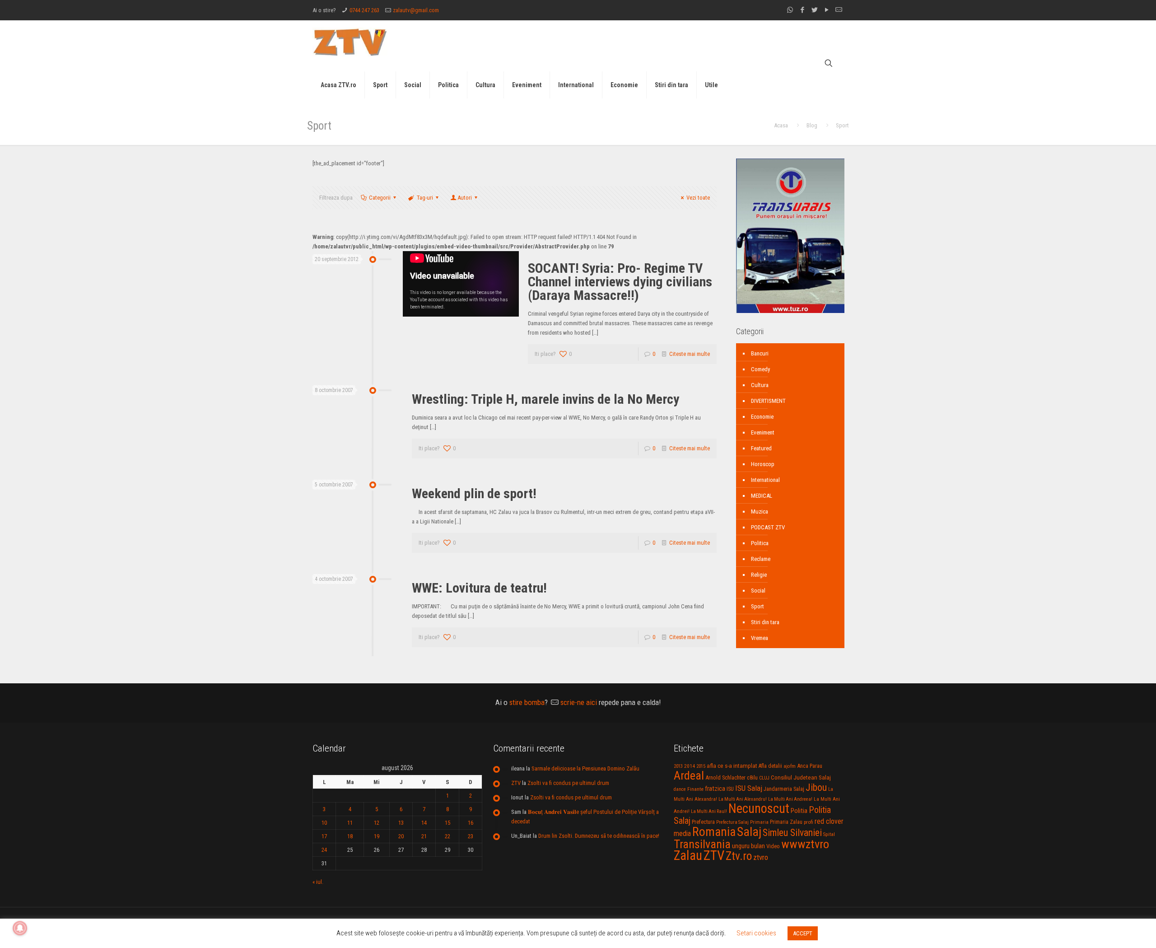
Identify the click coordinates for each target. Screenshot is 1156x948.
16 (470, 822)
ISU (730, 789)
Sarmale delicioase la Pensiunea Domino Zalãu (585, 768)
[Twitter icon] (814, 10)
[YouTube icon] (826, 10)
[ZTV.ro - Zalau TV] (349, 41)
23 (470, 836)
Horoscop (762, 464)
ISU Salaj (748, 788)
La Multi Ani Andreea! (790, 799)
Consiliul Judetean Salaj (801, 777)
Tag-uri (425, 197)
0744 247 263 (364, 10)
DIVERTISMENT (768, 400)
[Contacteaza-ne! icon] (839, 10)
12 (376, 822)
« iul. (317, 881)
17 (324, 836)
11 (350, 822)
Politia (799, 811)
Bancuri (760, 353)
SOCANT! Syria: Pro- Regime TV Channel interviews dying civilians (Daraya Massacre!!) (620, 281)
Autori (464, 197)
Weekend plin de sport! (474, 493)
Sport (757, 606)
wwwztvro (805, 844)
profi (808, 822)
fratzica (715, 789)
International (765, 479)
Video (773, 846)
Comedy (760, 369)
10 (324, 822)
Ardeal (689, 775)
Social (758, 590)
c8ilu (752, 777)
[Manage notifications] (20, 928)
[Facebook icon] (802, 10)
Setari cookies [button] (756, 933)
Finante (695, 789)
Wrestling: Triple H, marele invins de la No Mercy (545, 399)
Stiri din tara (765, 622)
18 (350, 836)
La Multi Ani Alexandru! (742, 799)
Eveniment (762, 432)
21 (424, 836)
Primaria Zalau (786, 822)
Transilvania (702, 844)
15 (447, 822)
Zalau (688, 855)
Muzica (759, 511)
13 (401, 822)
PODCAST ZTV (768, 527)
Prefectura (703, 822)
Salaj (749, 831)
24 (324, 849)
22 (447, 836)
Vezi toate (698, 197)
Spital (829, 834)
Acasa (781, 125)
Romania (714, 832)
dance (680, 789)
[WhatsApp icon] (790, 10)
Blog (811, 125)
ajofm (789, 766)
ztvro (760, 857)
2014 (689, 766)
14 (424, 822)
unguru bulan (748, 846)
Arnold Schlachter (725, 777)
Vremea (759, 638)
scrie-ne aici (578, 702)
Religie (759, 574)
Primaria (759, 822)
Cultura (760, 385)
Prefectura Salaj (732, 822)
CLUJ (764, 778)
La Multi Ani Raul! (709, 811)
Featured (761, 448)
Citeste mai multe (689, 353)
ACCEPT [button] (802, 933)
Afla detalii (770, 766)
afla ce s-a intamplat (732, 765)
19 (376, 836)
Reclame (760, 559)
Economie (762, 416)
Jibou (816, 787)
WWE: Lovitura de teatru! (479, 588)
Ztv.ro (739, 856)
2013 (678, 766)
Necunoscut (758, 808)
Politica (760, 543)
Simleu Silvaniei (792, 832)
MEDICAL (761, 495)
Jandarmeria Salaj (784, 788)
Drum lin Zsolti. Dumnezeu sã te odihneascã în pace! (598, 835)
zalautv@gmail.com (416, 10)
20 (401, 836)
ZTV (516, 783)
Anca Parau (809, 765)
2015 (700, 766)
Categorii (380, 197)
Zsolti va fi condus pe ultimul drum (568, 783)
